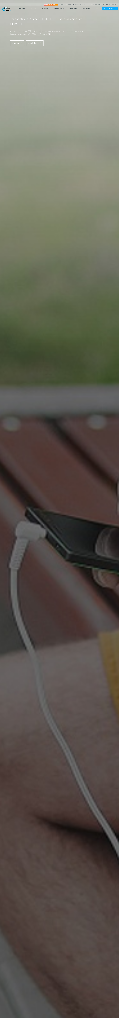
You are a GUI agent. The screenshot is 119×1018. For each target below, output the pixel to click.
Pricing (62, 4)
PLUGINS (45, 9)
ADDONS (34, 9)
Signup (115, 4)
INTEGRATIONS (59, 9)
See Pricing (33, 43)
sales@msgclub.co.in (80, 4)
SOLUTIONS (86, 9)
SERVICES (22, 9)
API (97, 9)
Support (68, 4)
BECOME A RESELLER (110, 8)
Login (108, 4)
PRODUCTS (73, 9)
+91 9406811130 (95, 4)
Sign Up (15, 43)
